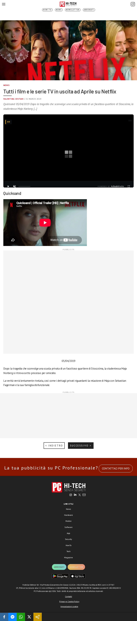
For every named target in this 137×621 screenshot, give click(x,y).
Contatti (68, 596)
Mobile (68, 521)
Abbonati (89, 10)
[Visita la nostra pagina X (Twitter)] (79, 495)
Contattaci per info (115, 468)
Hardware (68, 515)
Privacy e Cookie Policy (69, 601)
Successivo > (81, 445)
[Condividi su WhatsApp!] (21, 617)
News (59, 10)
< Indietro (54, 445)
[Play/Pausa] (8, 186)
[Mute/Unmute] (14, 186)
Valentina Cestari (13, 99)
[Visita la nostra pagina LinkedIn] (75, 495)
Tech (68, 551)
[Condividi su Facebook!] (4, 617)
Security (68, 539)
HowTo (69, 545)
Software (68, 527)
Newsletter (73, 10)
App (68, 533)
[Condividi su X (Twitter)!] (29, 617)
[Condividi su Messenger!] (12, 617)
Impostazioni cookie (69, 606)
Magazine (68, 557)
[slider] (24, 186)
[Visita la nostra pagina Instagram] (71, 495)
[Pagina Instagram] (133, 4)
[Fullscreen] (129, 186)
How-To (47, 10)
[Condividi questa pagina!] (37, 617)
